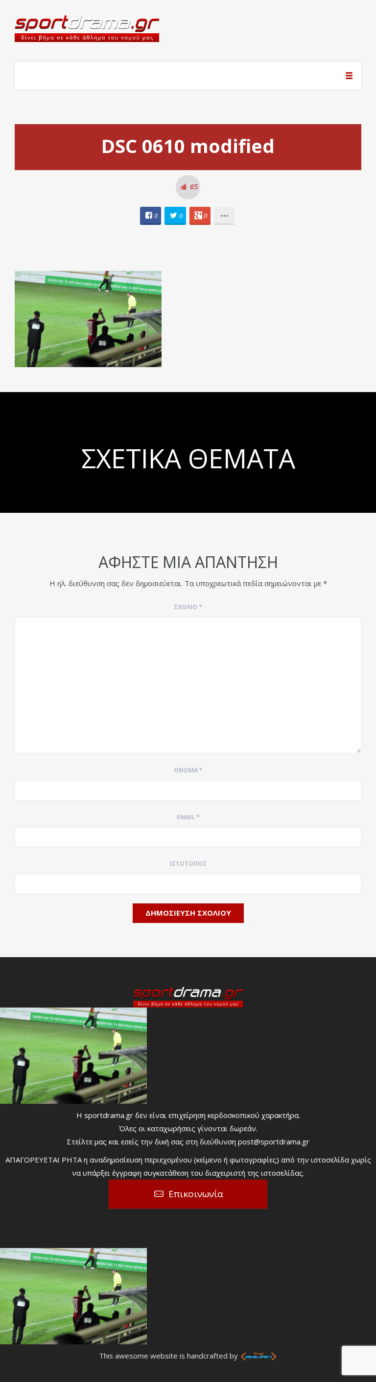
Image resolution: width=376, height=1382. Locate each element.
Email (188, 817)
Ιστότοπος (188, 863)
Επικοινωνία (195, 1193)
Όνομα (188, 770)
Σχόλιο (188, 607)
